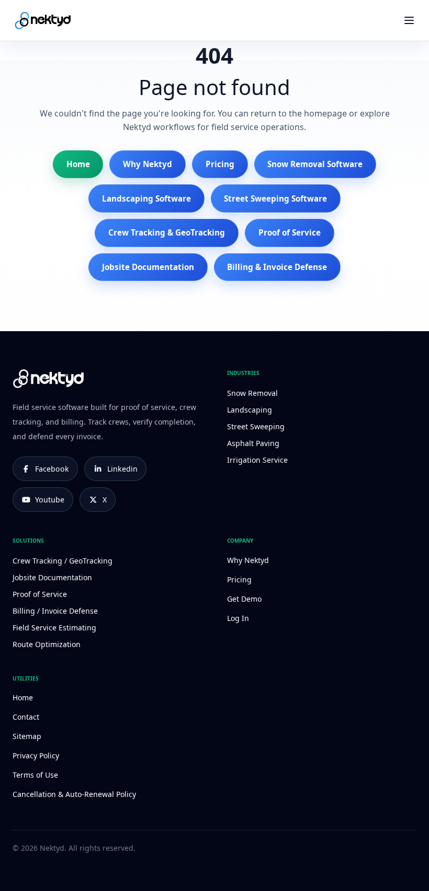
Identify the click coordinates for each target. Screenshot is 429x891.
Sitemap (27, 736)
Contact (26, 717)
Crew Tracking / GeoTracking (62, 561)
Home (78, 164)
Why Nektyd (147, 164)
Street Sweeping (256, 426)
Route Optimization (47, 644)
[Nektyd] (49, 20)
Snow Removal (252, 393)
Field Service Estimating (54, 627)
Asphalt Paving (253, 443)
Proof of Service (289, 232)
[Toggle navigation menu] (408, 20)
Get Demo (244, 599)
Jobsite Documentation (148, 267)
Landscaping (249, 410)
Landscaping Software (146, 198)
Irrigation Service (257, 460)
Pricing (220, 164)
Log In (238, 618)
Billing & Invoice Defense (277, 267)
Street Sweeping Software (275, 198)
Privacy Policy (36, 755)
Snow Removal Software (315, 164)
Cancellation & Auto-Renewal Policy (74, 794)
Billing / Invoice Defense (55, 611)
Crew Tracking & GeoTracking (166, 232)
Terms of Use (35, 775)
